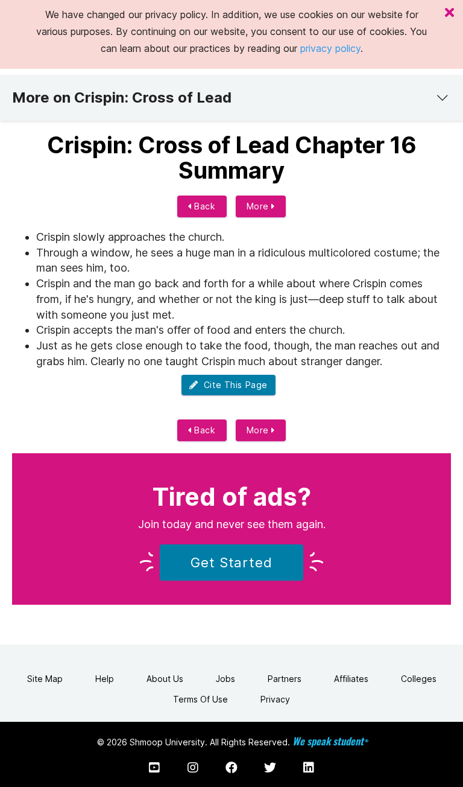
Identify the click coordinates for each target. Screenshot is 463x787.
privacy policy (330, 48)
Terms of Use (200, 699)
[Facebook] (231, 767)
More (259, 206)
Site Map (45, 679)
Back (204, 206)
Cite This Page (233, 385)
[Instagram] (193, 767)
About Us (164, 679)
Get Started (231, 562)
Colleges (418, 679)
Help (104, 679)
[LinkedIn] (308, 767)
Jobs (225, 679)
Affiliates (351, 679)
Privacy (275, 699)
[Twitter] (270, 767)
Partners (284, 679)
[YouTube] (154, 767)
